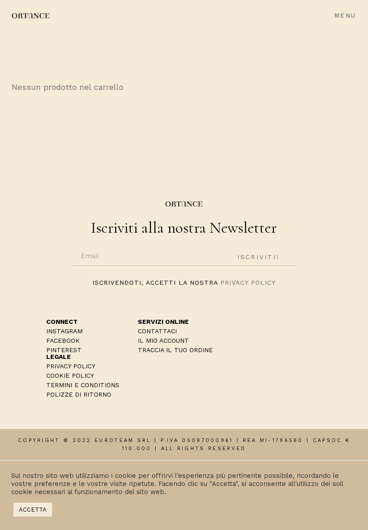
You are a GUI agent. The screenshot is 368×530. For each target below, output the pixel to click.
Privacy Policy (248, 282)
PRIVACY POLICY (70, 366)
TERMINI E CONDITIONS (82, 385)
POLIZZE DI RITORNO (78, 394)
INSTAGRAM (64, 331)
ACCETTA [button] (33, 509)
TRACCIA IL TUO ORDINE (175, 349)
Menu (345, 15)
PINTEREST (64, 349)
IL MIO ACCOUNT (163, 340)
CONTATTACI (157, 331)
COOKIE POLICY (70, 375)
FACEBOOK (63, 340)
